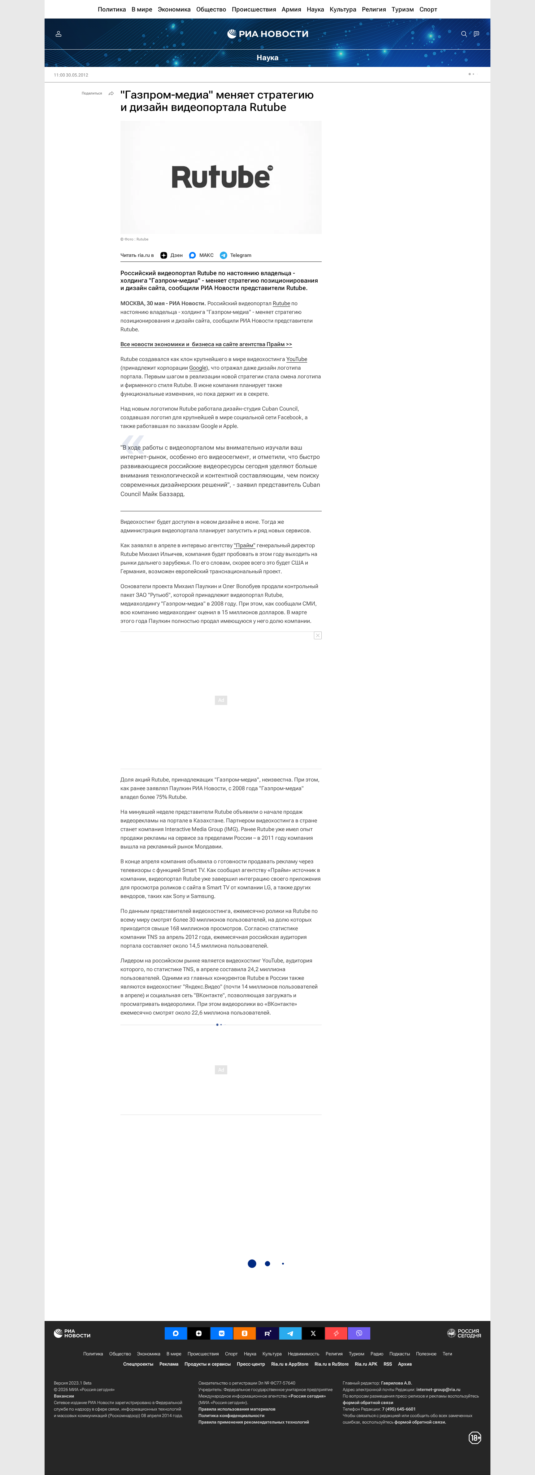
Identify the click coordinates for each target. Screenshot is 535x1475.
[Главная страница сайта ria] (268, 34)
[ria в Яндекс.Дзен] (199, 1333)
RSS (388, 1364)
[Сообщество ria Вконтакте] (222, 1333)
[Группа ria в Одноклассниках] (244, 1333)
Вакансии (64, 1396)
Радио (377, 1354)
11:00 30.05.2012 (71, 75)
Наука (250, 1354)
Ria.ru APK (366, 1364)
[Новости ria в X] (313, 1333)
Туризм (356, 1354)
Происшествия (203, 1354)
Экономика (148, 1354)
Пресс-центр (251, 1364)
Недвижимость (304, 1354)
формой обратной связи (368, 1402)
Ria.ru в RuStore (332, 1364)
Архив (405, 1364)
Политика (93, 1354)
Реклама (168, 1364)
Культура (272, 1354)
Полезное (426, 1354)
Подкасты (399, 1354)
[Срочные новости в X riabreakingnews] (336, 1333)
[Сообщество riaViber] (359, 1333)
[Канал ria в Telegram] (290, 1333)
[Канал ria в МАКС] (176, 1333)
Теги (447, 1354)
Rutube (281, 303)
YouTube (296, 359)
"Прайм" (244, 545)
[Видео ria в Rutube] (267, 1333)
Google (197, 367)
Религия (334, 1354)
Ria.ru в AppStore (289, 1364)
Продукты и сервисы (208, 1364)
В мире (174, 1354)
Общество (120, 1354)
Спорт (231, 1354)
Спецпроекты (138, 1364)
